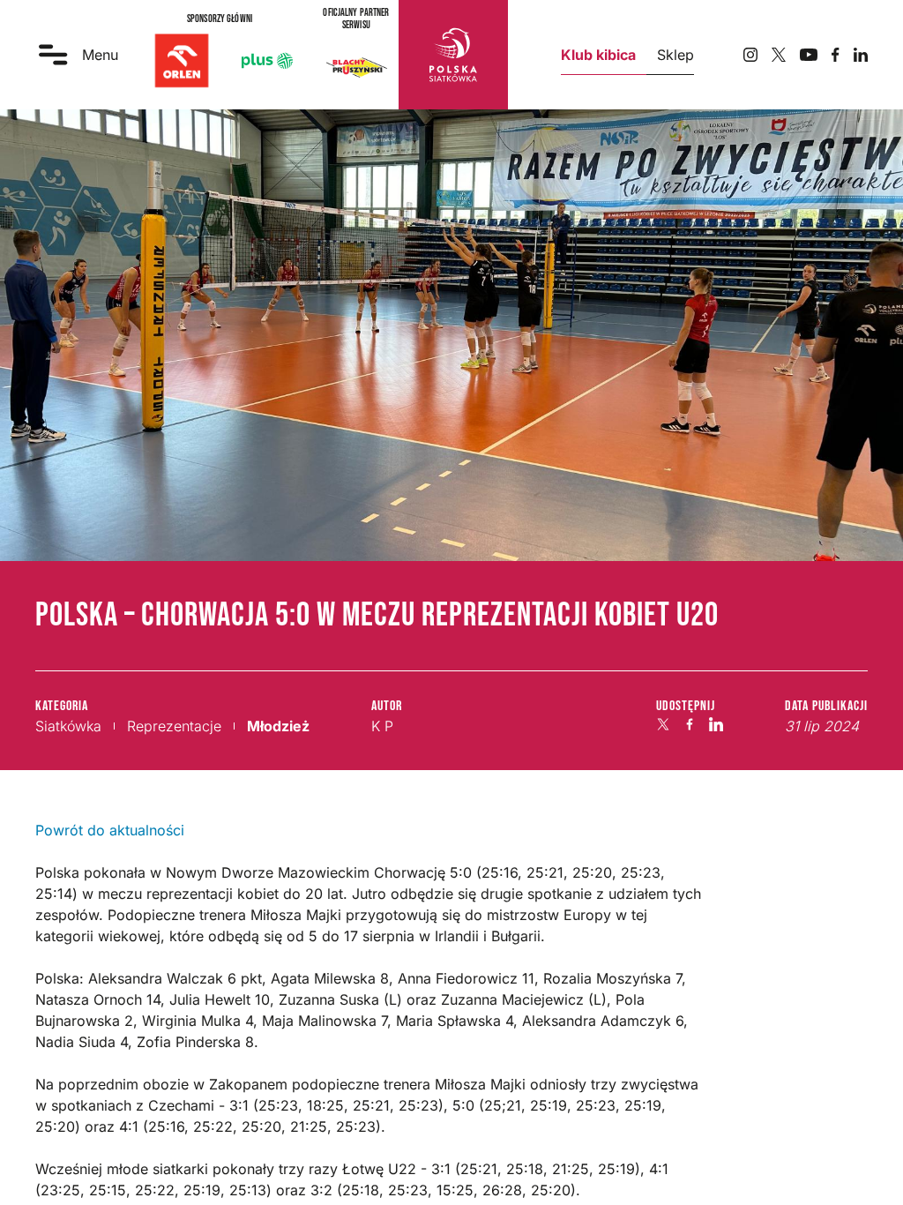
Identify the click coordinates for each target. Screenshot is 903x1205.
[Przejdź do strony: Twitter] (779, 55)
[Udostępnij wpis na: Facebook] (690, 724)
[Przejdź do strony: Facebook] (836, 55)
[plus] (267, 60)
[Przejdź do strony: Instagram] (750, 55)
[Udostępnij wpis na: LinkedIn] (716, 724)
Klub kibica (598, 55)
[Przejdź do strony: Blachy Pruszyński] (356, 67)
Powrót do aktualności (109, 830)
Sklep (675, 55)
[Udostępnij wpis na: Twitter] (663, 724)
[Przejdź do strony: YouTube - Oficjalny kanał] (808, 55)
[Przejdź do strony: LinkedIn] (861, 55)
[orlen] (181, 61)
